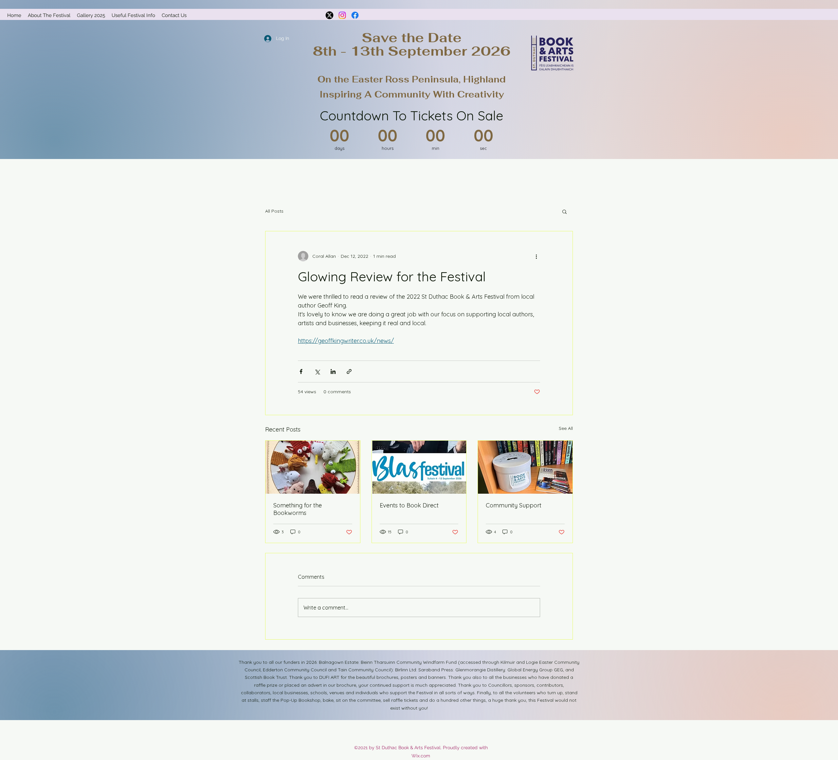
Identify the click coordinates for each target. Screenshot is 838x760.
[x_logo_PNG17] (329, 15)
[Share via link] (349, 371)
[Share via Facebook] (301, 371)
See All (566, 428)
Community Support (513, 505)
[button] (564, 211)
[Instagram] (342, 15)
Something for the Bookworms (297, 509)
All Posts (274, 211)
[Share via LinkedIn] (333, 371)
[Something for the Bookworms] (312, 467)
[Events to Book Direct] (419, 467)
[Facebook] (355, 15)
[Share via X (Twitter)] (317, 371)
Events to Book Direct (409, 505)
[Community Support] (525, 467)
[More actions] (536, 256)
